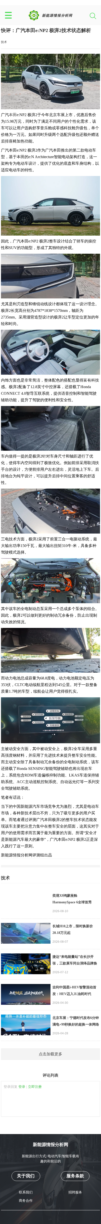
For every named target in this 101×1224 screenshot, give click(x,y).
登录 (21, 1087)
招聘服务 (75, 1192)
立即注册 (35, 1087)
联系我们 (26, 1192)
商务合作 (26, 1200)
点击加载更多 (50, 1054)
